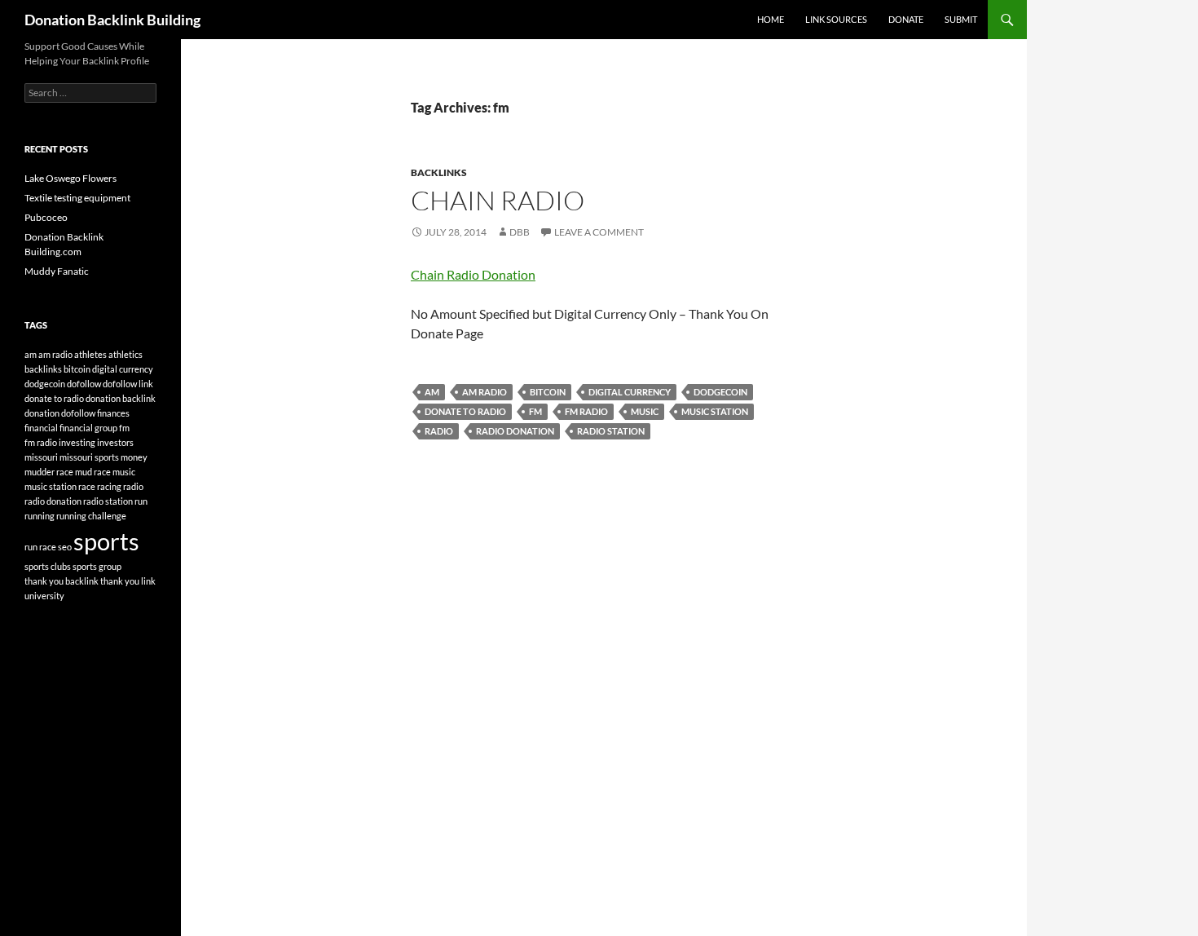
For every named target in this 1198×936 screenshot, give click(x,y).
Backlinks (439, 172)
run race (40, 546)
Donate (905, 19)
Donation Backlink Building (112, 20)
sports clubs (47, 566)
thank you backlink (61, 581)
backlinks (43, 369)
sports (106, 541)
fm (535, 411)
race (86, 486)
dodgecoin (720, 391)
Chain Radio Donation (473, 274)
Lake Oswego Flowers (70, 178)
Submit (961, 19)
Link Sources (836, 19)
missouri (41, 457)
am (432, 391)
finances (113, 413)
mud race (93, 471)
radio (439, 431)
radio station (611, 431)
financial (41, 427)
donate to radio (465, 411)
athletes (90, 354)
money (134, 457)
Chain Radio (497, 200)
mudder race (48, 471)
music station (714, 411)
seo (65, 546)
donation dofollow (59, 413)
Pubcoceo (46, 217)
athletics (125, 354)
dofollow (84, 383)
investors (115, 442)
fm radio (586, 411)
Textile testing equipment (77, 198)
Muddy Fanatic (56, 271)
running (39, 515)
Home (770, 19)
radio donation (515, 431)
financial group (88, 427)
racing (109, 486)
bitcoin (548, 391)
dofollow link (128, 383)
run (141, 501)
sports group (97, 566)
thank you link (128, 581)
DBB (519, 232)
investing (77, 442)
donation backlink (121, 398)
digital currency (629, 391)
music (644, 411)
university (44, 595)
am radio (484, 391)
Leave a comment (599, 232)
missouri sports (89, 457)
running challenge (91, 515)
